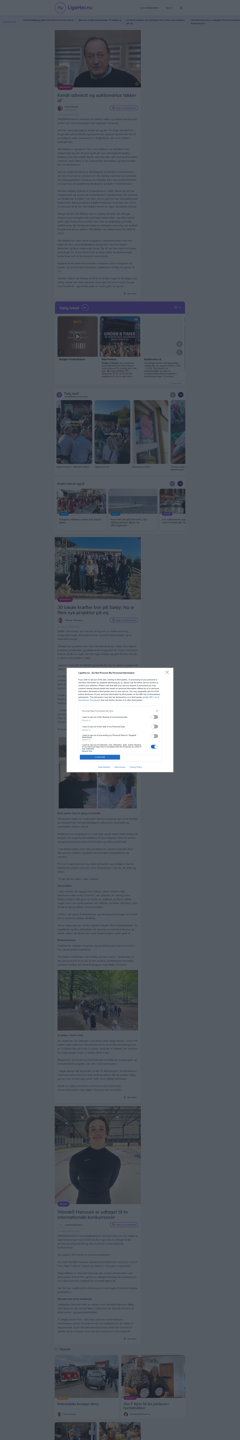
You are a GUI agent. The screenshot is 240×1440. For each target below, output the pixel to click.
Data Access (120, 767)
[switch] (154, 717)
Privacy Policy (136, 767)
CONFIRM (100, 757)
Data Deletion (104, 767)
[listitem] (120, 710)
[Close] (168, 673)
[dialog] (120, 720)
